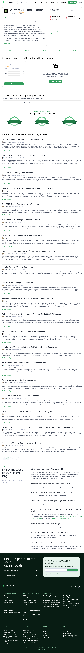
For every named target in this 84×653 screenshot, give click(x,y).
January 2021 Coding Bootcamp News (18, 173)
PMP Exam (66, 629)
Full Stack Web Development (59, 10)
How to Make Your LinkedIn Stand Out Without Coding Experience (29, 347)
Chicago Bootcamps (8, 600)
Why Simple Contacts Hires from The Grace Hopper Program (27, 411)
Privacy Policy (28, 647)
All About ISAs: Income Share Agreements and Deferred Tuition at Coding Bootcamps (37, 427)
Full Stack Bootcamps (29, 596)
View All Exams (67, 639)
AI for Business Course (9, 632)
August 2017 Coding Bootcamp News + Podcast (22, 443)
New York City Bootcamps (10, 598)
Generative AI (47, 629)
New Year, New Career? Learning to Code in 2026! (23, 139)
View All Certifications (29, 642)
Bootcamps (37, 2)
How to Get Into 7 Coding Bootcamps (17, 267)
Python (45, 635)
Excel (44, 631)
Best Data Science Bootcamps (51, 600)
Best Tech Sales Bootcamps (51, 606)
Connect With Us (12, 589)
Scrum (45, 633)
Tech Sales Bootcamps (29, 602)
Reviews (10, 50)
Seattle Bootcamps (8, 602)
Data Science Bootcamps (30, 598)
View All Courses (7, 643)
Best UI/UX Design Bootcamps (51, 602)
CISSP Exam (67, 633)
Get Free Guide (72, 570)
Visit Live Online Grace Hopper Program (65, 32)
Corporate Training (8, 619)
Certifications (54, 2)
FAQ (74, 50)
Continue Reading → (7, 150)
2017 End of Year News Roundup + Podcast (20, 396)
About (4, 589)
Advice (63, 2)
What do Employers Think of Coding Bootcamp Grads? (24, 331)
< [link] (4, 458)
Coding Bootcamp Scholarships (11, 612)
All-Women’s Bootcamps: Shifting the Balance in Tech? (24, 363)
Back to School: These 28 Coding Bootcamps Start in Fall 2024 (28, 188)
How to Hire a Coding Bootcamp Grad (17, 283)
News (60, 50)
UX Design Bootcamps (29, 600)
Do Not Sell (47, 647)
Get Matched (72, 2)
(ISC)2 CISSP (27, 632)
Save (7, 17)
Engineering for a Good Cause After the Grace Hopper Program (28, 251)
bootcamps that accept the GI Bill (60, 518)
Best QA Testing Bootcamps (71, 603)
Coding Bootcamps (8, 610)
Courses (46, 2)
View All (5, 604)
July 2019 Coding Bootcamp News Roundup (20, 204)
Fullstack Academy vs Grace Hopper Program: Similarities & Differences (31, 314)
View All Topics (47, 637)
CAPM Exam (67, 631)
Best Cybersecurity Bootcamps (52, 604)
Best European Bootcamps (70, 609)
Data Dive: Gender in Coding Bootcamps (19, 380)
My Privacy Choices (54, 647)
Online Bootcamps (8, 596)
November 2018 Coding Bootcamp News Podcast (22, 220)
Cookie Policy (42, 647)
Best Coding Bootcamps (50, 596)
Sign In (80, 2)
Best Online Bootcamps (49, 598)
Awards (44, 50)
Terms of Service (35, 647)
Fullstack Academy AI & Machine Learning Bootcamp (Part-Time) (11, 636)
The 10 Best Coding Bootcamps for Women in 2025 (23, 155)
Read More (7, 43)
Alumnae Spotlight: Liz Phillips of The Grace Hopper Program (27, 298)
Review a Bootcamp (8, 617)
